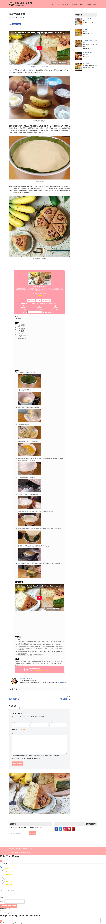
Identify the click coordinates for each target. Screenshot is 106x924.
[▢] (16, 325)
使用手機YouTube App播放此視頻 (39, 67)
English (95, 4)
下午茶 (14, 24)
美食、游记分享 (65, 4)
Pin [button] (39, 300)
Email (33, 722)
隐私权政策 (29, 758)
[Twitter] (19, 689)
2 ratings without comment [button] (28, 708)
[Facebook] (12, 689)
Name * (2, 897)
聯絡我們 (89, 4)
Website (51, 722)
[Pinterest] (17, 689)
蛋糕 (19, 24)
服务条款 (36, 758)
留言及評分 (47, 300)
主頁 (53, 4)
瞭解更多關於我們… (62, 682)
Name (14, 722)
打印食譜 (32, 300)
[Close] (1, 861)
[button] (37, 295)
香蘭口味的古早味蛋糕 (26, 70)
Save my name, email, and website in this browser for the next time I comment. (36, 755)
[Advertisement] (39, 353)
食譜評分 (14, 729)
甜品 (10, 17)
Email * (2, 901)
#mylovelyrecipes (49, 670)
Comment (15, 734)
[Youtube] (10, 689)
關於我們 (82, 4)
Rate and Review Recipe (8, 905)
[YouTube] (69, 829)
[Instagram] (14, 689)
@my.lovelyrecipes (38, 670)
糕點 (13, 17)
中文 (31, 849)
